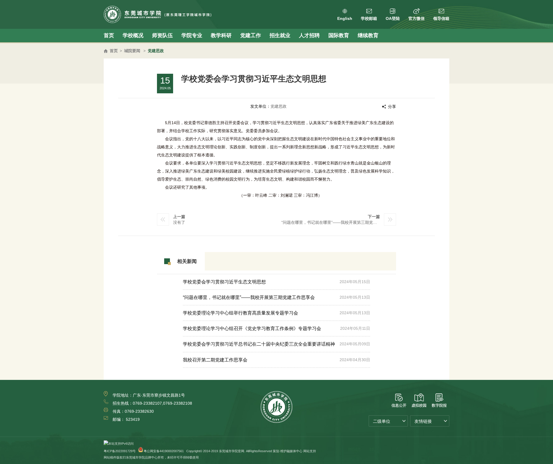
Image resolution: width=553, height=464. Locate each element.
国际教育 (338, 35)
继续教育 (368, 35)
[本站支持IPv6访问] (119, 443)
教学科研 (221, 35)
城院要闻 (132, 50)
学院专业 (191, 35)
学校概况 (133, 35)
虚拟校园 (419, 406)
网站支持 (309, 451)
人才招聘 (309, 35)
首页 (109, 35)
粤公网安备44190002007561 (164, 451)
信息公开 (398, 406)
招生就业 (280, 35)
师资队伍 (162, 35)
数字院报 (439, 406)
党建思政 (156, 50)
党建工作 (250, 35)
